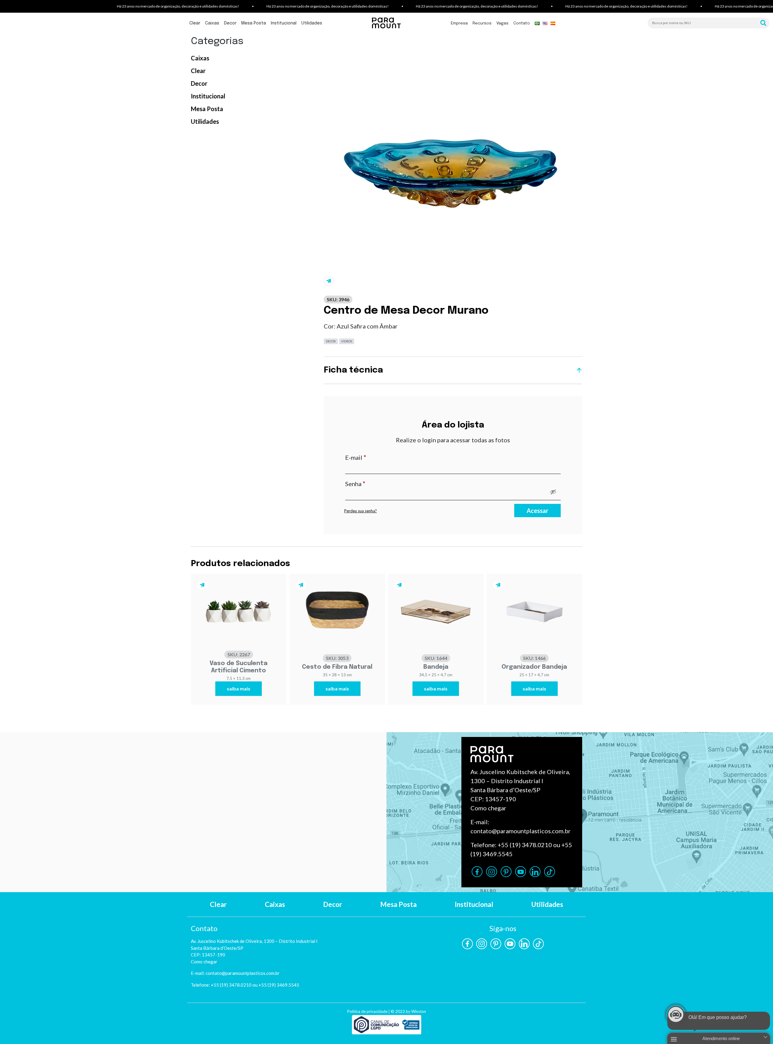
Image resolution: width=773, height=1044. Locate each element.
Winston (418, 1011)
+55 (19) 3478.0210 (525, 844)
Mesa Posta (253, 23)
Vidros (346, 341)
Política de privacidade (367, 1011)
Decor (230, 23)
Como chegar (488, 808)
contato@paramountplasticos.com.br (520, 830)
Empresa (459, 23)
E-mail (372, 457)
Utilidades (311, 23)
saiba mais (238, 688)
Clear (194, 23)
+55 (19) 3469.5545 (278, 985)
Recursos (482, 23)
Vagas (502, 23)
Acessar (537, 510)
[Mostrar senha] (553, 491)
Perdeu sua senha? (360, 510)
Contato (521, 23)
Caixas (212, 23)
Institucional (284, 23)
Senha (371, 483)
